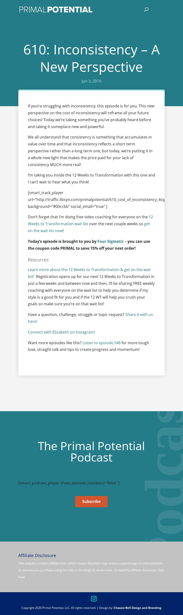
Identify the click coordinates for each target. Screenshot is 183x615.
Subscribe (91, 501)
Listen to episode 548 (101, 342)
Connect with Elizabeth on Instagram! (62, 332)
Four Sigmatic (110, 241)
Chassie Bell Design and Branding (137, 608)
